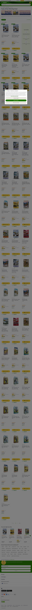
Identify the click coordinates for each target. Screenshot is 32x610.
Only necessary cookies (16, 102)
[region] (16, 97)
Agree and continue (16, 100)
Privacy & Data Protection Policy (14, 96)
